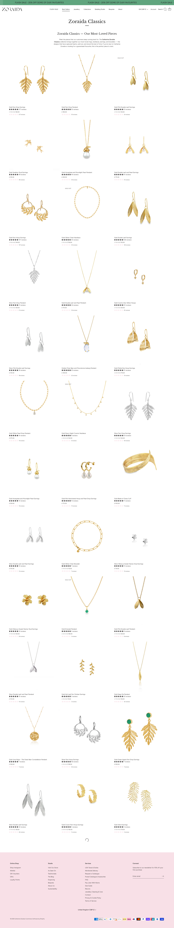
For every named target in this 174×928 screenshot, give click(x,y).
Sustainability (52, 889)
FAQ (86, 880)
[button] (14, 109)
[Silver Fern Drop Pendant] (34, 275)
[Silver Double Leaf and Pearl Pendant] (34, 667)
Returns (87, 889)
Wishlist (12, 871)
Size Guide (88, 886)
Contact (88, 895)
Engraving (51, 880)
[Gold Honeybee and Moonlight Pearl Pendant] (87, 145)
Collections (87, 9)
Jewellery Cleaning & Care (94, 892)
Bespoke (111, 9)
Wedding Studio (100, 9)
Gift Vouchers (14, 874)
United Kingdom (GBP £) (86, 910)
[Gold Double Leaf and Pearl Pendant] (87, 275)
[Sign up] (163, 876)
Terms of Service (90, 901)
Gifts (11, 877)
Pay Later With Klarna (92, 883)
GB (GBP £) (142, 9)
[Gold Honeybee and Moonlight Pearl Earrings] (34, 471)
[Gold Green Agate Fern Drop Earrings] (139, 732)
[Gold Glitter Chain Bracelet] (87, 536)
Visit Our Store (53, 868)
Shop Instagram (15, 868)
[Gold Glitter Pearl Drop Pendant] (34, 406)
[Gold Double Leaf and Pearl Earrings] (139, 145)
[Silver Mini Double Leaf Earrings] (34, 340)
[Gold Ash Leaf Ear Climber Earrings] (87, 667)
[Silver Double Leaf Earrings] (34, 797)
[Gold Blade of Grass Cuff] (139, 471)
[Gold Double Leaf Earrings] (139, 210)
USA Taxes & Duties (91, 868)
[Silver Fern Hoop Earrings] (87, 732)
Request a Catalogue (92, 874)
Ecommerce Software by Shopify (35, 919)
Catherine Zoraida (20, 919)
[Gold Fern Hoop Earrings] (34, 210)
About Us (51, 886)
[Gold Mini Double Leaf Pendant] (139, 601)
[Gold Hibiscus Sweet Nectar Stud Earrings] (34, 601)
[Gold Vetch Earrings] (139, 797)
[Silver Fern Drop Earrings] (139, 406)
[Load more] (87, 840)
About (120, 9)
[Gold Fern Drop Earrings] (34, 79)
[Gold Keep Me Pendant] (139, 667)
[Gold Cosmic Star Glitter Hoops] (139, 275)
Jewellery (77, 9)
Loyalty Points (15, 880)
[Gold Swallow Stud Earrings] (34, 145)
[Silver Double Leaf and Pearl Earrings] (34, 536)
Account (153, 9)
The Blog (51, 877)
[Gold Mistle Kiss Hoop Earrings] (139, 340)
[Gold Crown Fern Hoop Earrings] (87, 797)
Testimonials (52, 874)
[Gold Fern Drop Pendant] (87, 79)
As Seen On (52, 871)
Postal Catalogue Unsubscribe (95, 877)
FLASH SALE (54, 9)
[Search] (162, 9)
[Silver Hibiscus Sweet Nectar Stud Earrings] (139, 536)
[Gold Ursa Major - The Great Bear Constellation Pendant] (34, 732)
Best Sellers (66, 9)
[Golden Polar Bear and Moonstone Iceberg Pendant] (87, 340)
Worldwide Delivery (91, 871)
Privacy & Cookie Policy (93, 898)
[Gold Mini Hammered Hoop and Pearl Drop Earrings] (87, 471)
